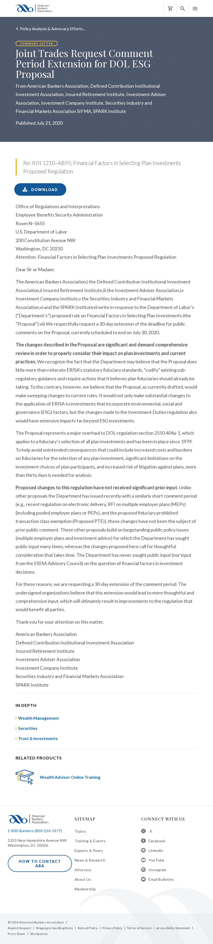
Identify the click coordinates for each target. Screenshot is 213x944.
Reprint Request (19, 928)
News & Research (90, 860)
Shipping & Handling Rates (54, 928)
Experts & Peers (89, 850)
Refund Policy (88, 928)
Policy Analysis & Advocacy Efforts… (53, 28)
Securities (27, 728)
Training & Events (90, 841)
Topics (80, 831)
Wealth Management (38, 717)
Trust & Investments (38, 738)
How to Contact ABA (40, 863)
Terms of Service (139, 928)
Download (44, 189)
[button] (182, 8)
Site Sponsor (39, 934)
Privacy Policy (112, 928)
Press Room (16, 934)
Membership (85, 889)
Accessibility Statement (173, 928)
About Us (83, 879)
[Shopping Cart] (170, 8)
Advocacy (83, 869)
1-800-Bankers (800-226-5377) (35, 830)
